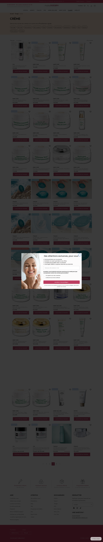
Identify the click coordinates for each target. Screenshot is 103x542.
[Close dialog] (79, 255)
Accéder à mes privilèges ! (61, 282)
